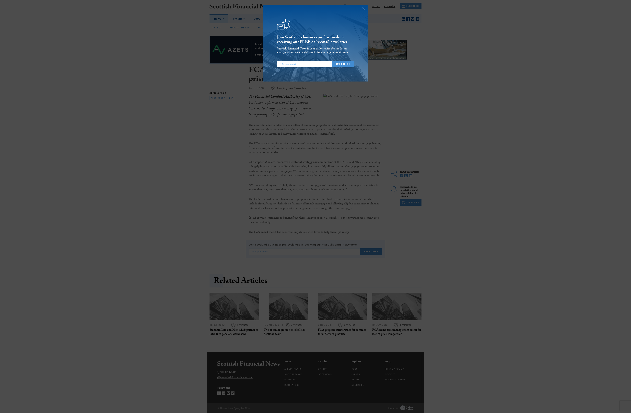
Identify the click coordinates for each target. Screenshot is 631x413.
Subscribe (343, 64)
